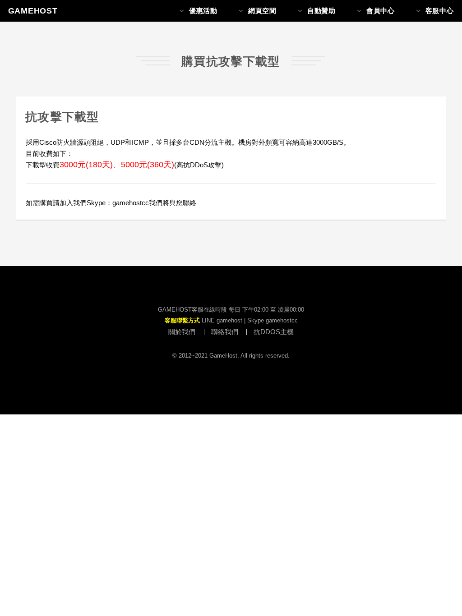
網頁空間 (262, 10)
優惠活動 (203, 10)
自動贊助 (321, 10)
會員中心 (380, 10)
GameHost (33, 10)
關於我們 (181, 332)
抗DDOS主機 (274, 332)
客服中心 (439, 10)
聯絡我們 (224, 332)
